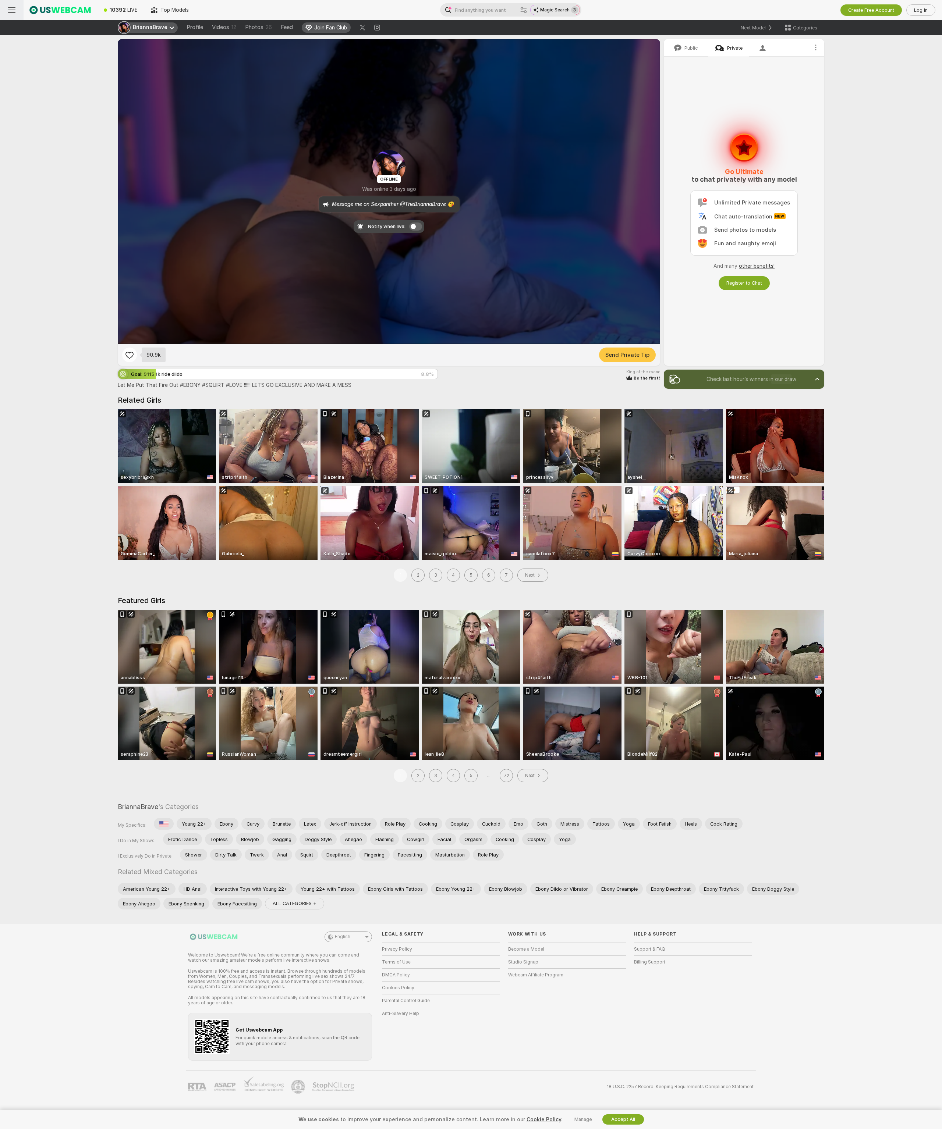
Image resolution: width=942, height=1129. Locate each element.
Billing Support (649, 962)
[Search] (523, 10)
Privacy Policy (397, 949)
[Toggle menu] (12, 10)
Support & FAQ (649, 949)
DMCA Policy (396, 974)
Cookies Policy (398, 987)
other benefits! (757, 266)
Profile (195, 27)
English (342, 936)
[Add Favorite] (129, 355)
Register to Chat (744, 283)
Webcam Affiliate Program (535, 974)
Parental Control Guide (406, 1000)
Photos (258, 27)
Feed (287, 27)
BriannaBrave (138, 807)
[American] (164, 824)
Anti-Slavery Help (400, 1013)
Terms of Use (396, 962)
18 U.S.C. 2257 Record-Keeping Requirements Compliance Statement (680, 1086)
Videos (224, 27)
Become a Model (526, 949)
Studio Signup (523, 962)
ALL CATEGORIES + (294, 903)
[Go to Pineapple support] (299, 1087)
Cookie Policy (544, 1119)
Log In (921, 10)
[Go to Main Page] (60, 10)
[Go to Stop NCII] (334, 1086)
